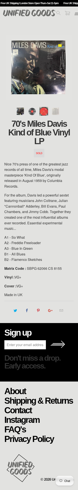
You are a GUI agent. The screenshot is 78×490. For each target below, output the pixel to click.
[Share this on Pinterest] (38, 310)
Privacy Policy (29, 438)
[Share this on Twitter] (15, 310)
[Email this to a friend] (61, 310)
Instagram (22, 419)
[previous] (8, 67)
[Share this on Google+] (50, 310)
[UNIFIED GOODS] (29, 15)
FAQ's (15, 429)
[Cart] (67, 14)
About (15, 390)
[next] (69, 67)
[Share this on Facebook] (26, 310)
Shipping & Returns (38, 400)
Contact (18, 410)
